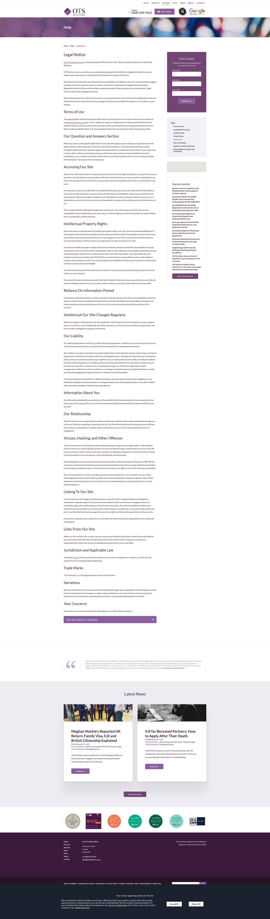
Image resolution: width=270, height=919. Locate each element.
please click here (82, 907)
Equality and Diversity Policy (184, 146)
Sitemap (130, 883)
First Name (176, 70)
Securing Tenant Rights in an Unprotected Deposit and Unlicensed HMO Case (183, 216)
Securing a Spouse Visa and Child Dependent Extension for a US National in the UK (185, 224)
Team (175, 3)
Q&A (136, 883)
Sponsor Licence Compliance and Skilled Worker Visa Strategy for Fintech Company (185, 190)
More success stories (185, 276)
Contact (201, 3)
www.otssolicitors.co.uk (74, 62)
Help (72, 46)
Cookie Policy (178, 136)
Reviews (166, 3)
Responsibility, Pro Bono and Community (184, 150)
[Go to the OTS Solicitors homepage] (74, 12)
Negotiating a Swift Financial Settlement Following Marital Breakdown (184, 250)
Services (155, 3)
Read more (80, 771)
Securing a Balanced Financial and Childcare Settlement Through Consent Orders (186, 241)
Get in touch (166, 11)
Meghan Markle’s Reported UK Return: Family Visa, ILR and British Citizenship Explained (96, 736)
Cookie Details (178, 133)
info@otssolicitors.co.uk (91, 860)
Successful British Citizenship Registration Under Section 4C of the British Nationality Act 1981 (185, 207)
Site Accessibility (179, 143)
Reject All (196, 904)
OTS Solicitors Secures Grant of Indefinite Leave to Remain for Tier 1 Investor (186, 258)
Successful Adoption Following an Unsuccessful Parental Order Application (185, 233)
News (182, 3)
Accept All (174, 904)
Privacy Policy (178, 126)
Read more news (135, 794)
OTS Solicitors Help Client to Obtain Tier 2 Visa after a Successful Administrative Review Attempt (186, 267)
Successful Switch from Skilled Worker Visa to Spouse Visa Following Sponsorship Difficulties (186, 199)
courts (76, 557)
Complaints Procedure (181, 130)
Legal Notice (178, 139)
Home (146, 3)
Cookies (122, 883)
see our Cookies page (117, 905)
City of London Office (90, 842)
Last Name (176, 80)
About (191, 3)
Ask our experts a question (82, 619)
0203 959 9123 (90, 857)
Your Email (176, 90)
